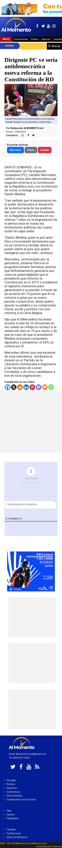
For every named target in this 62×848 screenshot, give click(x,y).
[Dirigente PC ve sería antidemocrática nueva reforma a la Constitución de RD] (31, 99)
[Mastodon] (38, 387)
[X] (14, 387)
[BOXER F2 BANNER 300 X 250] (31, 571)
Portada (10, 780)
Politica (10, 784)
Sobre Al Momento (17, 837)
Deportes (46, 39)
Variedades (12, 818)
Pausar (31, 150)
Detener (44, 150)
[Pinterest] (32, 387)
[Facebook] (7, 387)
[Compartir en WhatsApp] (21, 135)
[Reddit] (20, 387)
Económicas (13, 791)
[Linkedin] (26, 387)
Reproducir (15, 150)
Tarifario (11, 829)
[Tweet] (32, 135)
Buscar (56, 46)
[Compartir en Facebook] (26, 135)
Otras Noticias (21, 39)
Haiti (8, 810)
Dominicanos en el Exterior (21, 799)
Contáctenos (13, 833)
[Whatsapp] (51, 387)
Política (34, 39)
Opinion (10, 814)
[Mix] (45, 387)
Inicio (6, 39)
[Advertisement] (31, 421)
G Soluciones (56, 846)
